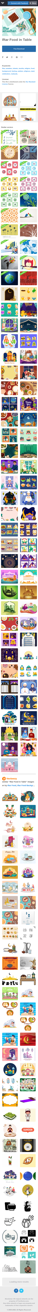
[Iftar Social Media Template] (28, 561)
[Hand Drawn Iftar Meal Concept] (9, 420)
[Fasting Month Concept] (28, 514)
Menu (34, 3)
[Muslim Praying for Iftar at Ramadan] (9, 482)
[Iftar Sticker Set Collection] (9, 545)
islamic (15, 68)
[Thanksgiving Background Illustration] (9, 153)
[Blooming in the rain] (9, 262)
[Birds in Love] (28, 215)
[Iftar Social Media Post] (9, 639)
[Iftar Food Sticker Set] (28, 482)
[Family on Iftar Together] (28, 608)
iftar (3, 68)
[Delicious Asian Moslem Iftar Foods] (9, 671)
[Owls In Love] (28, 262)
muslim (21, 68)
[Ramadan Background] (9, 592)
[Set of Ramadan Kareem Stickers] (28, 435)
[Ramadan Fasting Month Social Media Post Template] (9, 435)
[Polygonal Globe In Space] (9, 278)
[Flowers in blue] (28, 247)
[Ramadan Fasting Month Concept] (9, 357)
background (6, 71)
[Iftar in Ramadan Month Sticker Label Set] (9, 529)
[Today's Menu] (9, 137)
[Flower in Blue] (28, 200)
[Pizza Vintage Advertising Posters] (28, 137)
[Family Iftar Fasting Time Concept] (9, 467)
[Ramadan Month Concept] (9, 718)
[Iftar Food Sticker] (28, 294)
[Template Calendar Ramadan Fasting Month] (28, 639)
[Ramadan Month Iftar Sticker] (28, 529)
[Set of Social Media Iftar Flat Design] (9, 404)
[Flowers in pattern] (9, 215)
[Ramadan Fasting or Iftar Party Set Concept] (28, 655)
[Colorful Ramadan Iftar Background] (28, 577)
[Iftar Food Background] (28, 325)
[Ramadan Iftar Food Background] (28, 420)
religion (27, 68)
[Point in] (28, 153)
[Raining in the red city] (28, 278)
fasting (14, 71)
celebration (6, 74)
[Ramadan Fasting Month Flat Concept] (28, 687)
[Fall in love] (28, 231)
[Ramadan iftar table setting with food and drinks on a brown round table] (10, 103)
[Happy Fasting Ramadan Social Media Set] (28, 545)
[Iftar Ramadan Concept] (28, 357)
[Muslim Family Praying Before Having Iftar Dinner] (9, 325)
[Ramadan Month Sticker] (28, 702)
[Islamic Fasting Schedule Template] (9, 687)
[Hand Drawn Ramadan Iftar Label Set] (28, 671)
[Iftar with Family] (28, 749)
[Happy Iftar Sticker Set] (28, 341)
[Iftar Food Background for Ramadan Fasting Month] (9, 624)
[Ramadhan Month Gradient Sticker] (9, 310)
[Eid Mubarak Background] (9, 655)
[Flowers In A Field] (9, 231)
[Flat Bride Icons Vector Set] (9, 168)
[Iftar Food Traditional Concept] (28, 451)
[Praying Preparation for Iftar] (9, 498)
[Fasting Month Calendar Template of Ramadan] (9, 702)
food (32, 68)
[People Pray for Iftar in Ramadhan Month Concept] (9, 341)
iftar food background (27, 785)
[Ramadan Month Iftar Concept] (28, 498)
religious (27, 71)
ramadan (9, 68)
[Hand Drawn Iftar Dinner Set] (28, 624)
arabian (20, 71)
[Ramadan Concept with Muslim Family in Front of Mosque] (9, 734)
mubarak (14, 74)
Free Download (19, 49)
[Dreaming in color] (9, 247)
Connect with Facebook (19, 3)
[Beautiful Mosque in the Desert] (9, 765)
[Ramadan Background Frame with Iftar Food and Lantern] (9, 294)
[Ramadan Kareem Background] (9, 561)
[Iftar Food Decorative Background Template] (28, 404)
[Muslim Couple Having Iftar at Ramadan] (28, 467)
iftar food (11, 785)
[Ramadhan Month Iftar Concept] (28, 734)
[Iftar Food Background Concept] (9, 577)
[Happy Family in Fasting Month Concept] (28, 372)
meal (32, 71)
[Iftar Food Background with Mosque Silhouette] (28, 310)
